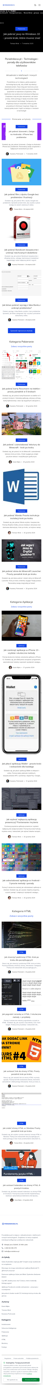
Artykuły (6, 1257)
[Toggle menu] (39, 5)
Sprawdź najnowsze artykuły (21, 331)
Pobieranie (21, 29)
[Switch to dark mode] (35, 5)
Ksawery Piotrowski (8, 1314)
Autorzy (5, 1302)
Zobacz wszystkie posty (21, 346)
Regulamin (7, 1358)
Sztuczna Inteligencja (9, 1328)
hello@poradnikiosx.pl (11, 1251)
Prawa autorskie (19, 1358)
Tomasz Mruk (6, 1310)
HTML (21, 952)
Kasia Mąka (5, 1306)
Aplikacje (21, 646)
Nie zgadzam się (12, 1379)
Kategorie (6, 1320)
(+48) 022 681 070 (10, 1248)
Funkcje (4, 1347)
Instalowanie (6, 1324)
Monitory (5, 1343)
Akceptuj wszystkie (31, 1379)
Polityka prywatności (32, 1358)
